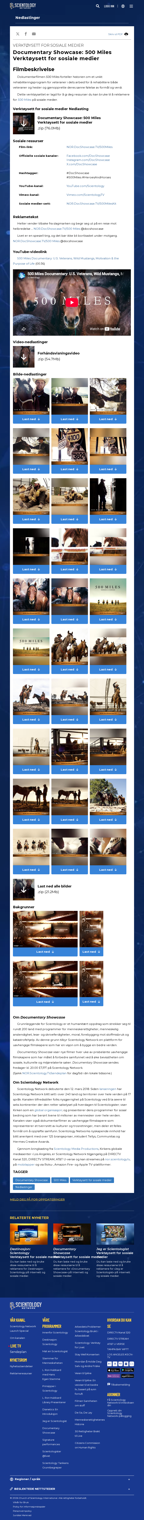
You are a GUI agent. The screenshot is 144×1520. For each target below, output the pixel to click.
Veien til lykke (83, 1373)
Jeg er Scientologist (54, 1420)
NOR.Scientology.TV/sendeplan (44, 1073)
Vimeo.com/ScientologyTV (85, 195)
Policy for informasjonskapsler (29, 1506)
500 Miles (24, 99)
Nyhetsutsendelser (21, 1366)
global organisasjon (48, 1110)
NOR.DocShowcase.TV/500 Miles (57, 228)
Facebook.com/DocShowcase (88, 156)
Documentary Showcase (31, 1180)
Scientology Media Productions (76, 1149)
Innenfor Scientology (55, 1332)
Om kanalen (17, 1337)
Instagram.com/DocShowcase (88, 160)
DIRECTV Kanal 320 (118, 1332)
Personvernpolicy (22, 1510)
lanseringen (107, 1089)
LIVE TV (15, 1345)
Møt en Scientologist (55, 1351)
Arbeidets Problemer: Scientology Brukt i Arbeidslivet (88, 1331)
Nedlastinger (27, 18)
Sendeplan (18, 1352)
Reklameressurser (21, 1373)
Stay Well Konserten (87, 1354)
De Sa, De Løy (83, 1412)
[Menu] (131, 6)
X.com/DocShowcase (82, 164)
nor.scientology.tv (117, 1159)
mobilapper (26, 1164)
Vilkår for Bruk (21, 1502)
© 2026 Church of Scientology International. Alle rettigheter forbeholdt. (48, 1498)
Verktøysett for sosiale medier (92, 1180)
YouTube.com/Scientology (85, 186)
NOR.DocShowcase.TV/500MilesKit (91, 203)
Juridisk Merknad (22, 1515)
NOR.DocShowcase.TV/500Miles (89, 147)
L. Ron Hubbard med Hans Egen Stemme (51, 1374)
